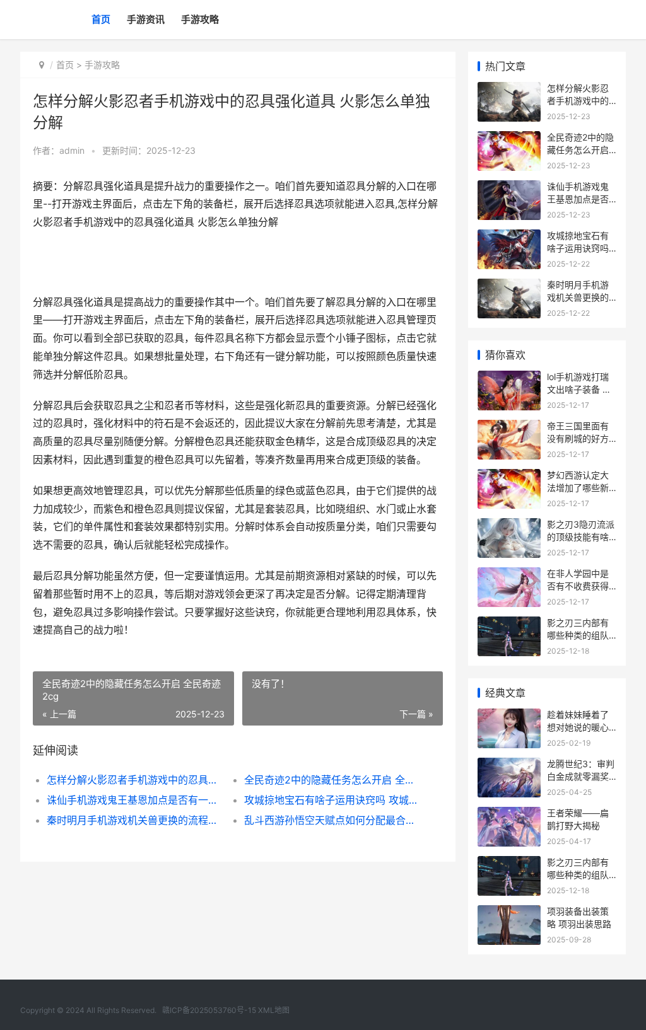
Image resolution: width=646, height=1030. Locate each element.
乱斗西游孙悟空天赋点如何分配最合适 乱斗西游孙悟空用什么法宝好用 (333, 820)
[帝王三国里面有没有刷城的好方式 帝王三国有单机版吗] (509, 427)
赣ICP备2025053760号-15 (209, 1010)
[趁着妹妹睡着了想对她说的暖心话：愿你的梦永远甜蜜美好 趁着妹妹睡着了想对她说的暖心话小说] (509, 716)
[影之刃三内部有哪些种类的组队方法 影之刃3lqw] (509, 624)
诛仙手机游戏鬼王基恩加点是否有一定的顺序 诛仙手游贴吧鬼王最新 (136, 800)
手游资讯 (146, 19)
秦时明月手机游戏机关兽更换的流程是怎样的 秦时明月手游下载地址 (136, 820)
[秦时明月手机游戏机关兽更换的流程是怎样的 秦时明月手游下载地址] (509, 286)
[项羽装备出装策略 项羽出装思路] (509, 913)
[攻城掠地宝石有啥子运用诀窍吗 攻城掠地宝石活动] (509, 237)
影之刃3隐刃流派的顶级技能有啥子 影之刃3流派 (580, 536)
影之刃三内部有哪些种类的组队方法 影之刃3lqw (580, 634)
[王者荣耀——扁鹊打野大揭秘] (509, 814)
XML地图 (274, 1010)
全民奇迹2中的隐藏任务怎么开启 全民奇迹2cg (333, 779)
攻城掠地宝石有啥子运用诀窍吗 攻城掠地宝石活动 (333, 800)
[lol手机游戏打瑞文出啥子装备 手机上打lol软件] (509, 378)
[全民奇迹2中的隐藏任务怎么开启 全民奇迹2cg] (509, 139)
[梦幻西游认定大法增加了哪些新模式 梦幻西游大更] (509, 477)
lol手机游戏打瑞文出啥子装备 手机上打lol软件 (579, 389)
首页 (100, 19)
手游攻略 (200, 19)
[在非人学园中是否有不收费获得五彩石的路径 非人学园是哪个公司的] (509, 575)
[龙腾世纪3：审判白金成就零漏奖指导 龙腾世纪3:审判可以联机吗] (509, 765)
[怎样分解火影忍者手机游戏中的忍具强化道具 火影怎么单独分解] (509, 89)
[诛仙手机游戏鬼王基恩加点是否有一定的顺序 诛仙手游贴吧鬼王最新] (509, 188)
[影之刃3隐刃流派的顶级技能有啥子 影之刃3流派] (509, 526)
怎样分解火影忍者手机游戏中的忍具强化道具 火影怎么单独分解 (136, 779)
